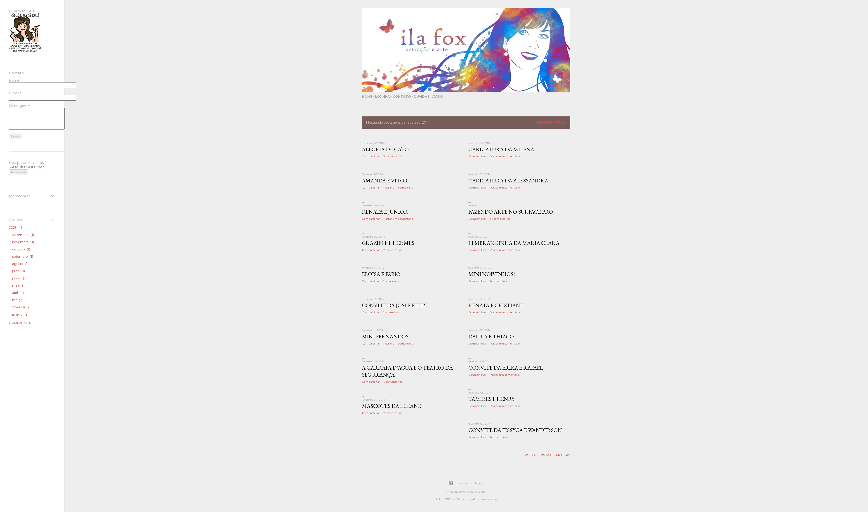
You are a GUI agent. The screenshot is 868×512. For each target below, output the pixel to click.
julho (18, 271)
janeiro (19, 314)
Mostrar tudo (551, 122)
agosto (20, 264)
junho (18, 278)
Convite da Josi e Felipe (395, 305)
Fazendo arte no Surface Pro (510, 211)
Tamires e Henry (491, 398)
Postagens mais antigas (547, 455)
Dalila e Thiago (491, 336)
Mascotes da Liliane (391, 405)
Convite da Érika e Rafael (505, 367)
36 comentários (500, 218)
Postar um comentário (505, 156)
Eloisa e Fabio (381, 274)
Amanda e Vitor (385, 180)
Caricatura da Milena (501, 149)
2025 (16, 228)
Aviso (437, 96)
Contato (402, 96)
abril (17, 293)
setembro (22, 257)
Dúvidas (421, 96)
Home (367, 96)
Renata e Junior (385, 211)
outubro (20, 249)
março (19, 300)
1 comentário (391, 281)
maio (18, 285)
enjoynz (480, 491)
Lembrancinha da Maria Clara (513, 242)
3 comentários (392, 156)
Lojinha (382, 96)
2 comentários (392, 250)
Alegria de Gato (385, 149)
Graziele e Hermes (388, 242)
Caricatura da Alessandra (508, 180)
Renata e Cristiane (495, 305)
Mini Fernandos (385, 336)
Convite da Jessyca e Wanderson (515, 430)
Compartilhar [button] (371, 156)
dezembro (22, 235)
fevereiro (21, 307)
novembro (22, 242)
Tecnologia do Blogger (469, 483)
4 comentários (392, 381)
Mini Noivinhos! (491, 274)
